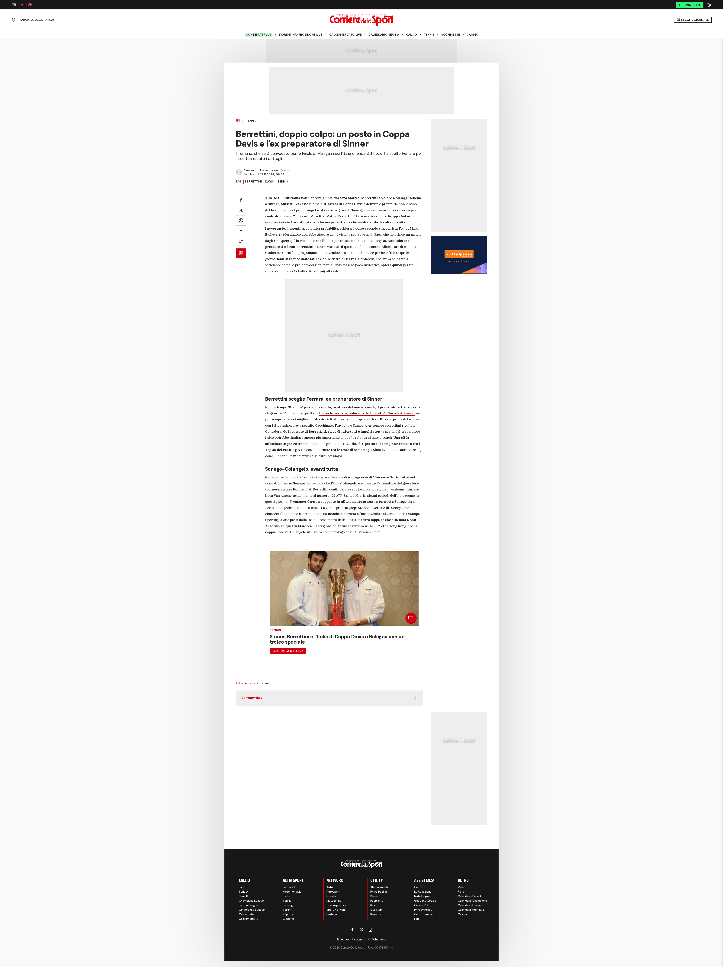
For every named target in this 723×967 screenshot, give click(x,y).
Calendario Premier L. (471, 910)
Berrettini (253, 181)
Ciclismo (288, 919)
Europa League (248, 905)
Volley (287, 910)
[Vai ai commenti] (241, 253)
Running (288, 905)
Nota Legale (422, 896)
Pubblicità (376, 901)
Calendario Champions (472, 901)
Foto (461, 892)
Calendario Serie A (383, 34)
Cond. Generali (423, 914)
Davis (269, 181)
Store (374, 896)
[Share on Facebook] (241, 200)
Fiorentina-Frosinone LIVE (301, 34)
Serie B (243, 896)
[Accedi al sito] (709, 4)
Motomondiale (292, 892)
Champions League (251, 901)
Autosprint (333, 892)
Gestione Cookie (425, 901)
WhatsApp (379, 939)
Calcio (411, 34)
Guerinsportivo (336, 905)
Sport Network (335, 910)
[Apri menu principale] (14, 4)
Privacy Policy (423, 910)
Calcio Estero (247, 914)
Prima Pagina (378, 892)
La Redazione (423, 892)
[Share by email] (241, 231)
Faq (416, 919)
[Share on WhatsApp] (241, 220)
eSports (288, 914)
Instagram (358, 939)
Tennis (429, 34)
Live (28, 4)
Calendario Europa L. (471, 905)
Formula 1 (289, 887)
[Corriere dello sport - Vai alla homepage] (361, 20)
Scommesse (450, 34)
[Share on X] (241, 210)
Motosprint (333, 901)
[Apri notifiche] (13, 20)
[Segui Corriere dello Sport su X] (361, 929)
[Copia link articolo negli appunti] (241, 241)
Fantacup (332, 914)
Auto (329, 887)
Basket (287, 896)
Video (461, 887)
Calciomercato (248, 919)
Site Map (376, 910)
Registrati (376, 914)
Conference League (252, 910)
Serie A (243, 892)
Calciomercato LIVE (345, 34)
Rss (372, 905)
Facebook (343, 939)
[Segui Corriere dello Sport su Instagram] (370, 929)
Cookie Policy (423, 905)
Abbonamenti (379, 887)
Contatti (420, 887)
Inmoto (331, 896)
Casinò (472, 34)
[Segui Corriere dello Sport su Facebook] (352, 929)
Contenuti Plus (258, 35)
